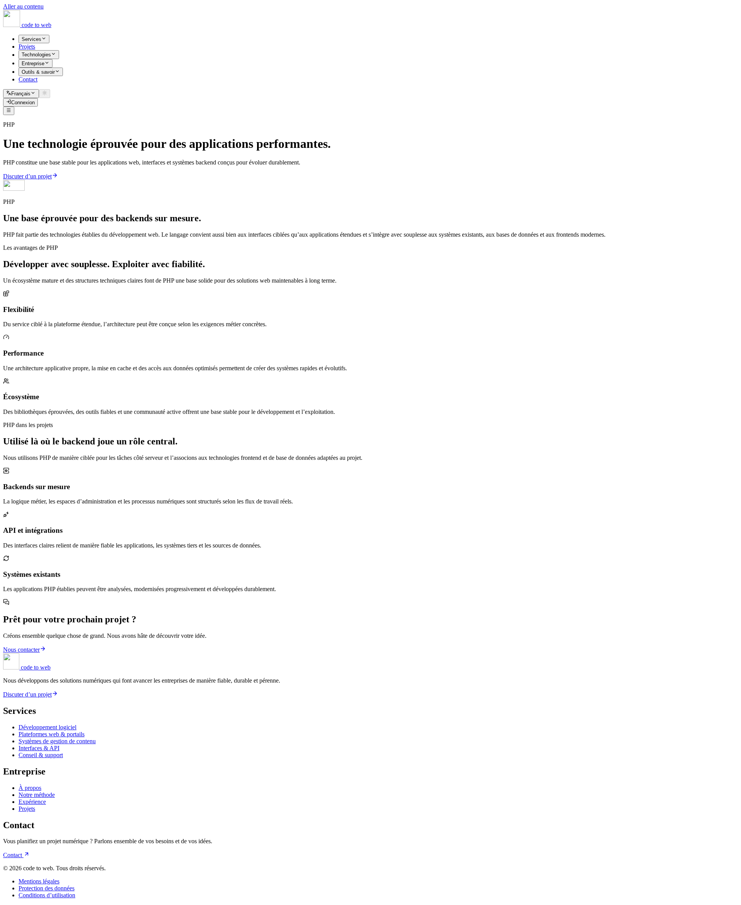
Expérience (32, 801)
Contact (13, 855)
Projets (27, 808)
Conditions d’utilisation (47, 895)
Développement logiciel (47, 727)
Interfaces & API (39, 748)
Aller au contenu (23, 6)
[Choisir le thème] (44, 93)
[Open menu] (8, 111)
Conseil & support (41, 755)
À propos (30, 788)
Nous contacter (21, 649)
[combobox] (21, 93)
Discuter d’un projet (27, 176)
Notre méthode (37, 794)
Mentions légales (39, 881)
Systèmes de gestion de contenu (57, 741)
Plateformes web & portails (52, 734)
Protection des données (46, 888)
